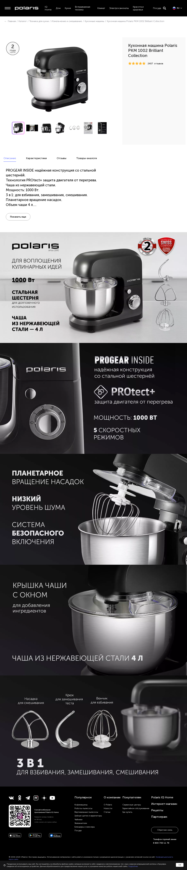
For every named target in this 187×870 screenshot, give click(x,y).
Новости (108, 808)
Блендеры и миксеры (85, 827)
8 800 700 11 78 (161, 843)
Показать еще (18, 216)
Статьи (107, 812)
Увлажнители (81, 823)
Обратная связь (164, 830)
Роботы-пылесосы (83, 808)
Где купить (127, 812)
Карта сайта (13, 859)
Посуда (157, 8)
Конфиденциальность (164, 857)
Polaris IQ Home (162, 797)
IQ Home (48, 8)
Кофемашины (81, 804)
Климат (101, 8)
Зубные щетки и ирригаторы (88, 815)
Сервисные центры (131, 804)
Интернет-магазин (164, 804)
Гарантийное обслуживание (135, 808)
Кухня (68, 8)
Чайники (78, 819)
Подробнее (133, 866)
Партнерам (159, 816)
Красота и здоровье (138, 8)
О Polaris (108, 804)
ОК (179, 865)
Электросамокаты (119, 8)
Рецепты (157, 810)
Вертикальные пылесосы (86, 812)
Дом (58, 8)
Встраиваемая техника (82, 8)
